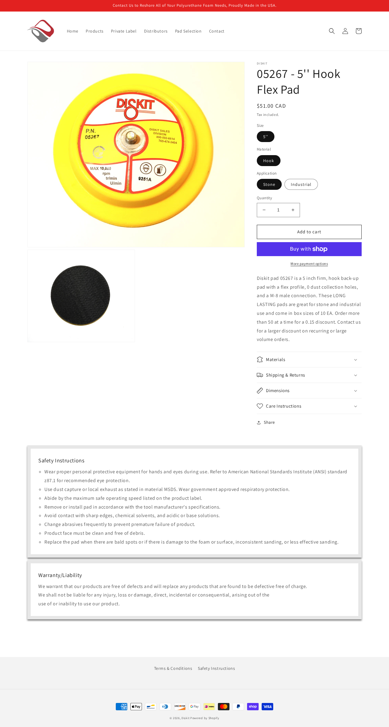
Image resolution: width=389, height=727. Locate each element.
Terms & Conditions (173, 668)
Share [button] (269, 422)
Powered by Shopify (204, 718)
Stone (269, 184)
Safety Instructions (216, 668)
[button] (332, 31)
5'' (265, 136)
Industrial (301, 184)
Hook (268, 160)
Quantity (264, 197)
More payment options (309, 263)
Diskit (185, 718)
